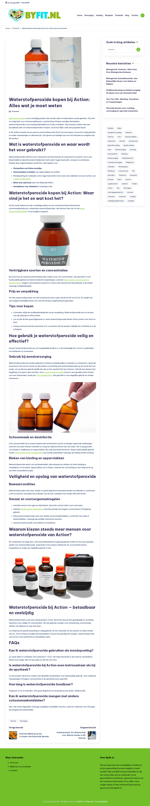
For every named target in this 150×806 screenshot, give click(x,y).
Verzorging (23, 721)
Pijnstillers (111, 175)
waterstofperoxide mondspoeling (28, 453)
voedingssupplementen (116, 201)
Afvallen (110, 128)
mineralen (111, 167)
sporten (128, 179)
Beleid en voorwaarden (20, 766)
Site (87, 801)
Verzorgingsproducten (115, 192)
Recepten (133, 175)
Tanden (134, 184)
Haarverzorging (120, 149)
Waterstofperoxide (17, 118)
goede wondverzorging (54, 372)
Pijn (133, 171)
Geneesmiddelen (131, 137)
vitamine (130, 192)
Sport (119, 179)
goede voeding (129, 145)
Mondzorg (111, 171)
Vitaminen (111, 196)
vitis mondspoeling (44, 375)
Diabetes (129, 132)
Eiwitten (111, 137)
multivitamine (123, 171)
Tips (118, 188)
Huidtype (124, 154)
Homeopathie (112, 154)
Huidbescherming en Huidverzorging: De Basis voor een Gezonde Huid (123, 91)
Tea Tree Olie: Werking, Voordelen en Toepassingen (122, 100)
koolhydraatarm (127, 158)
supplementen (113, 184)
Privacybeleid (101, 801)
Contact (13, 770)
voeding (132, 196)
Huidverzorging (113, 158)
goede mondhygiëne (22, 179)
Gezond (13, 721)
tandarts (125, 184)
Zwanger (131, 201)
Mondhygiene (123, 167)
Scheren (110, 179)
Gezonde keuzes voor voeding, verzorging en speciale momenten (122, 109)
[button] (138, 49)
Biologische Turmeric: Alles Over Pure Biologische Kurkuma (121, 70)
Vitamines (122, 196)
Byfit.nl (81, 801)
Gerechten (111, 141)
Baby (119, 128)
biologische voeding (114, 132)
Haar (109, 149)
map (91, 801)
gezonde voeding (113, 145)
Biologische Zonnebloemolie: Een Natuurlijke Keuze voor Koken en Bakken (121, 81)
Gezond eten (133, 141)
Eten (119, 137)
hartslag (133, 149)
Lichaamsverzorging (115, 162)
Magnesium (130, 162)
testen (110, 188)
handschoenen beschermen (32, 509)
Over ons (14, 762)
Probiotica (122, 175)
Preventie (14, 93)
